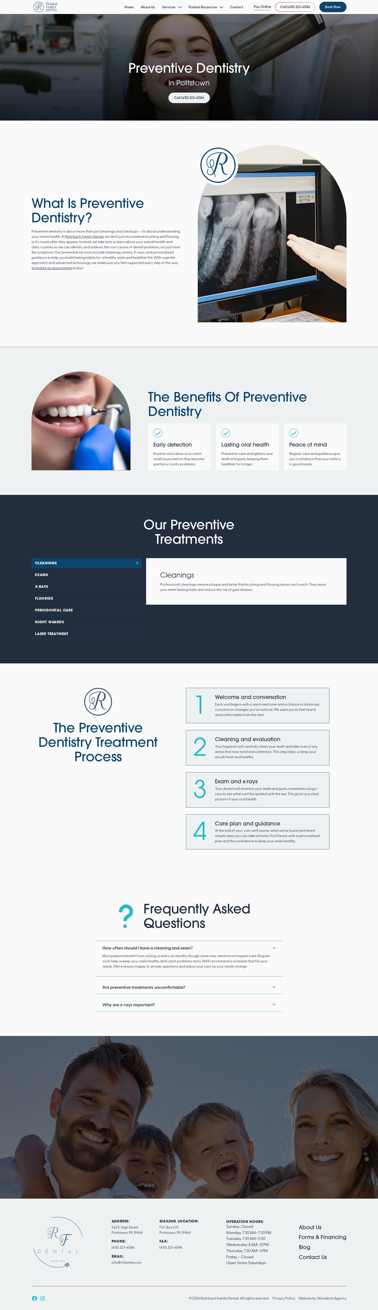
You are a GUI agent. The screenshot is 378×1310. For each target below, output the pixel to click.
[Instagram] (42, 1298)
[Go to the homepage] (58, 1242)
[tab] (87, 563)
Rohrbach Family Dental (84, 236)
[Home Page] (46, 7)
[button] (171, 7)
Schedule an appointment (52, 267)
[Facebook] (35, 1298)
